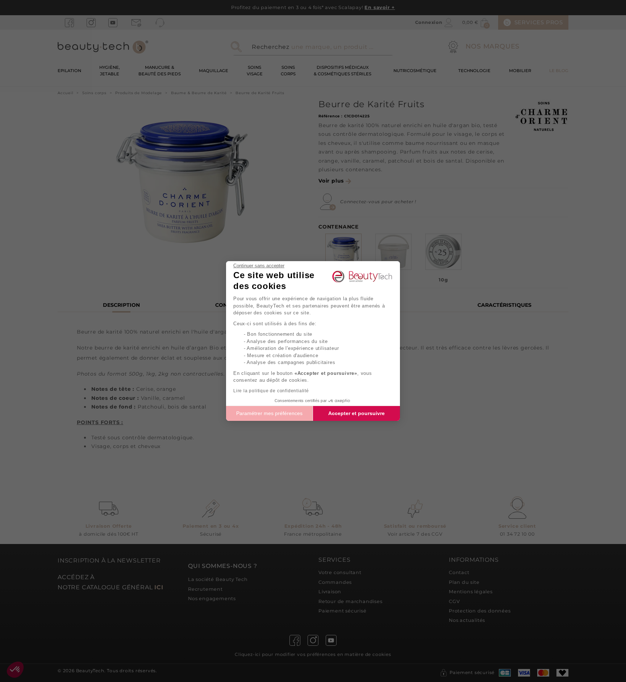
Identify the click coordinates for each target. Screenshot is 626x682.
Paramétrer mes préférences (269, 413)
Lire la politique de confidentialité (271, 390)
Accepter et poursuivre (356, 413)
